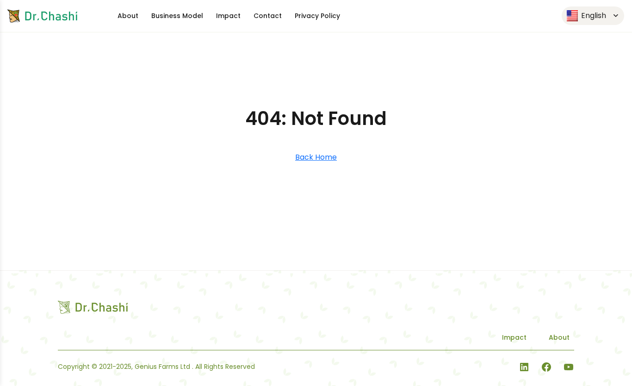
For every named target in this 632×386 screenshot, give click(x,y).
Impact (228, 15)
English (592, 15)
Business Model (177, 15)
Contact (268, 15)
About (128, 15)
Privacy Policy (317, 15)
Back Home (316, 157)
